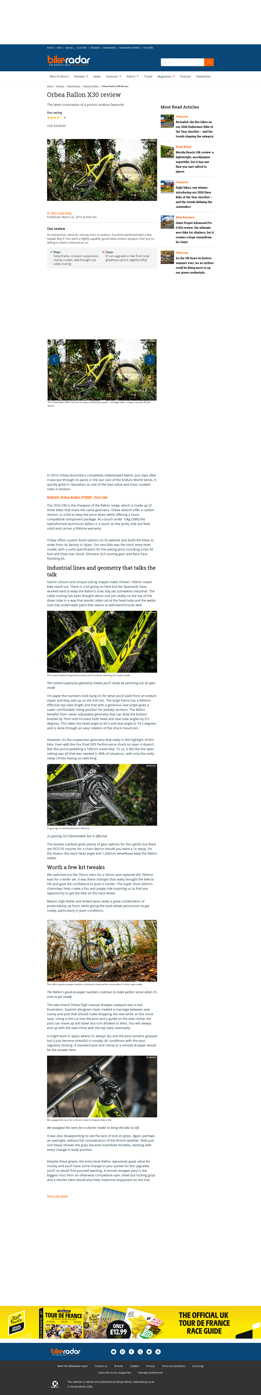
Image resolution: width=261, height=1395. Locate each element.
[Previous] (54, 359)
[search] (209, 62)
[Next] (149, 359)
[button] (102, 373)
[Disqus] (106, 1257)
